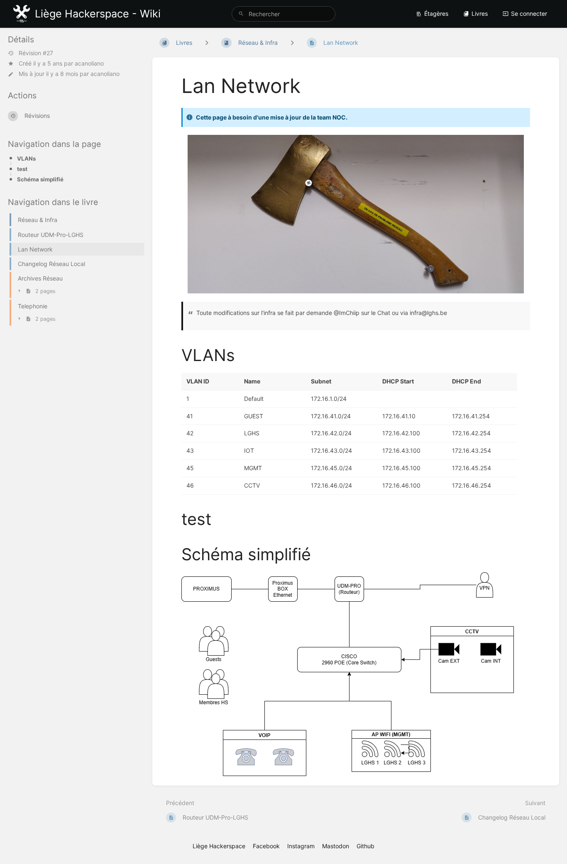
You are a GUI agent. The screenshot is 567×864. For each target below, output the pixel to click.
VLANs (26, 158)
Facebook (266, 845)
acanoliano (89, 63)
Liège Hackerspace (219, 845)
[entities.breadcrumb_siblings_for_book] (206, 42)
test (22, 169)
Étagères (436, 13)
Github (365, 845)
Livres (480, 13)
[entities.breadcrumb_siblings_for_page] (292, 42)
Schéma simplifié (40, 179)
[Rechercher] (241, 13)
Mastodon (335, 845)
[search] (284, 14)
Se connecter (529, 13)
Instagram (301, 845)
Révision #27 (36, 53)
